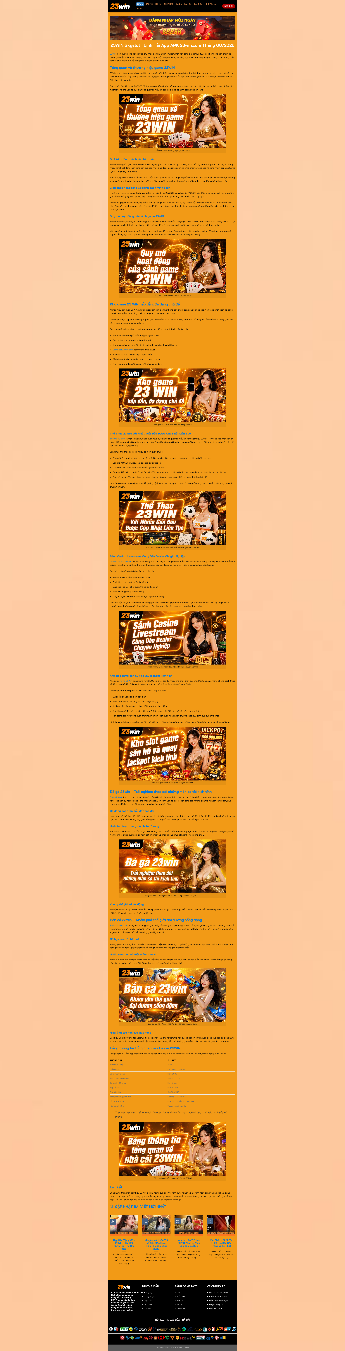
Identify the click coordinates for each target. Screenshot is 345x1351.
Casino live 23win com (120, 561)
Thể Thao (168, 4)
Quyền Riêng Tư (216, 1304)
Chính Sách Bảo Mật (218, 1296)
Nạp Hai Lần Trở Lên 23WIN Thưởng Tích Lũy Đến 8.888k (188, 1243)
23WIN (140, 4)
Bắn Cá (188, 4)
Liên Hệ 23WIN (215, 1308)
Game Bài (198, 4)
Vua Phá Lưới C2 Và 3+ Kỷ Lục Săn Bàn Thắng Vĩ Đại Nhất (221, 1243)
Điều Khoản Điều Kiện (218, 1292)
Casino (149, 4)
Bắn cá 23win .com (119, 925)
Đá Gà (179, 4)
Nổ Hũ (158, 4)
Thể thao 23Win (117, 438)
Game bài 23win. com (123, 349)
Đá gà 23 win (116, 797)
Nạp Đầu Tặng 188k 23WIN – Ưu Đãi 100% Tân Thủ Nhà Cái (124, 1244)
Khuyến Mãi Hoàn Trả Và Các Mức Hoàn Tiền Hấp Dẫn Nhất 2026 (156, 1244)
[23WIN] (121, 6)
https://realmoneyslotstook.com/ (128, 1292)
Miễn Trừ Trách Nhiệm (218, 1300)
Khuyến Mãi (211, 4)
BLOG (139, 8)
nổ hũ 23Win (126, 680)
